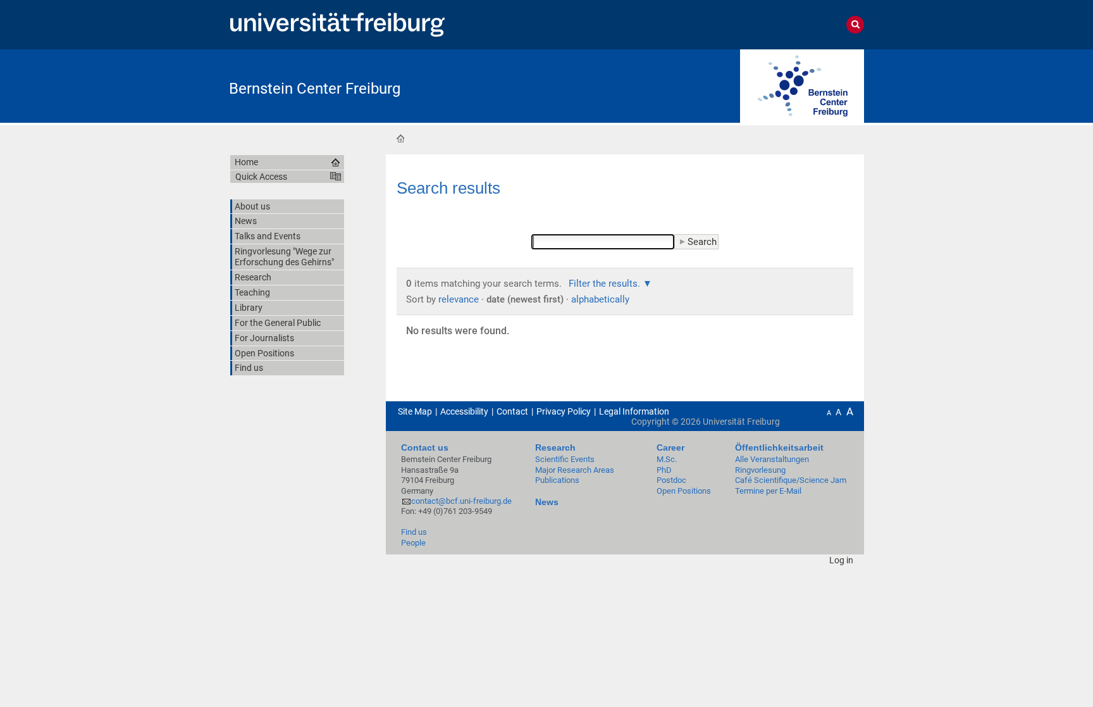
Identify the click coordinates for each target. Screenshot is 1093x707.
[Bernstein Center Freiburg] (802, 85)
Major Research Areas (574, 470)
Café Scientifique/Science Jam (790, 480)
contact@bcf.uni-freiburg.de (461, 501)
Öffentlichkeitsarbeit (779, 447)
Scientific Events (565, 459)
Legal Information (634, 411)
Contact (512, 411)
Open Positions (684, 491)
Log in (841, 560)
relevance (458, 299)
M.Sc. (667, 459)
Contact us (424, 447)
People (413, 542)
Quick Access (261, 177)
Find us (414, 532)
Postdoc (671, 480)
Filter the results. (606, 283)
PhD (664, 470)
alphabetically (600, 299)
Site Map (415, 411)
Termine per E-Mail (768, 491)
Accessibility (464, 411)
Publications (557, 480)
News (547, 502)
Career (670, 447)
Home (400, 138)
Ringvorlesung (760, 470)
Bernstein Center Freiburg (314, 88)
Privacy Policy (563, 411)
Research (555, 447)
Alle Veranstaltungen (772, 459)
